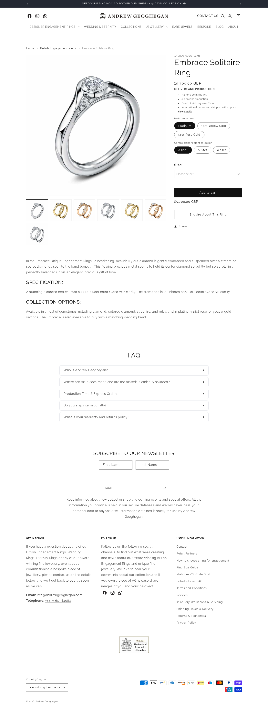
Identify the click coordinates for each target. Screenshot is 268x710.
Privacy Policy (186, 622)
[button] (223, 16)
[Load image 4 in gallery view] (61, 210)
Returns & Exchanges (191, 616)
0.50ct (183, 150)
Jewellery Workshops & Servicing (200, 602)
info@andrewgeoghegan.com (59, 595)
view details (185, 111)
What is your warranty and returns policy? (134, 417)
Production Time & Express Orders (134, 393)
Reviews (182, 595)
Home (30, 48)
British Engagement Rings (58, 48)
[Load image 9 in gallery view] (37, 234)
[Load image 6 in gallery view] (108, 210)
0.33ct (221, 150)
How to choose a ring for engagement (203, 560)
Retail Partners (187, 553)
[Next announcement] (240, 3)
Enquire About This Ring (208, 214)
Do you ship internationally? (134, 405)
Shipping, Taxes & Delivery (195, 609)
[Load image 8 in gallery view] (155, 210)
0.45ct (202, 150)
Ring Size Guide (187, 567)
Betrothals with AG (189, 581)
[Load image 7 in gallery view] (132, 210)
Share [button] (183, 226)
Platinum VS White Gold (193, 574)
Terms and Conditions (192, 588)
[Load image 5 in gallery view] (84, 210)
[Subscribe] (164, 488)
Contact (182, 546)
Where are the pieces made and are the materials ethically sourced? (134, 382)
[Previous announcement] (27, 3)
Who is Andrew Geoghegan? (134, 370)
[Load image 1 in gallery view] (37, 210)
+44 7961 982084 (58, 601)
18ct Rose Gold (189, 134)
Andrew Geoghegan (47, 701)
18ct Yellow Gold (213, 125)
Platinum (184, 125)
